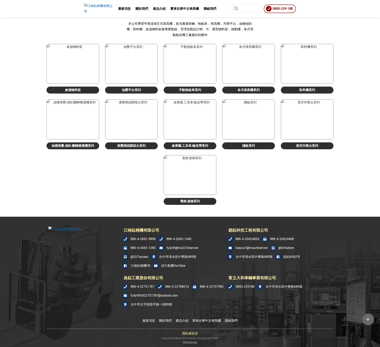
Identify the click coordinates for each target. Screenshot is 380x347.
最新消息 (124, 8)
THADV (215, 338)
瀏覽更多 (72, 73)
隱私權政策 (190, 333)
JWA (176, 338)
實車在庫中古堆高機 (184, 8)
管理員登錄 (191, 342)
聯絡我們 (210, 8)
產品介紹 (159, 8)
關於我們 (142, 8)
